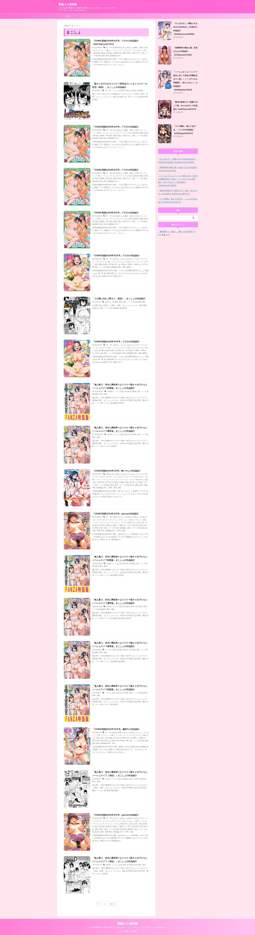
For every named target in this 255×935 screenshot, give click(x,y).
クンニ (100, 50)
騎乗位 (129, 267)
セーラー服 (106, 262)
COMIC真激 (117, 47)
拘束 (117, 741)
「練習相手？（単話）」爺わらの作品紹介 (175, 231)
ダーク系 (134, 477)
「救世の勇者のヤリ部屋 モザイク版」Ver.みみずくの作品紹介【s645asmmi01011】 (185, 105)
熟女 (99, 56)
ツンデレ (136, 520)
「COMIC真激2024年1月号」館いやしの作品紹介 (116, 470)
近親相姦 (113, 56)
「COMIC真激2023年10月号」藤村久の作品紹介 (116, 729)
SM (123, 47)
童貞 (107, 56)
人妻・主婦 (96, 482)
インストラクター (98, 477)
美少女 (132, 485)
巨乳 (120, 53)
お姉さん (129, 47)
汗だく (138, 53)
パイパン (121, 50)
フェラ (117, 480)
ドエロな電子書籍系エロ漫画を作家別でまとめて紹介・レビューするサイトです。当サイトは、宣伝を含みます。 (127, 927)
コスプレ (109, 477)
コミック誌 (117, 477)
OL (113, 474)
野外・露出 (122, 267)
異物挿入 (123, 528)
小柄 (106, 135)
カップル (113, 520)
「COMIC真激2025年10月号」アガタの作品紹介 (116, 255)
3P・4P (109, 47)
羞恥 (137, 485)
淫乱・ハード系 (137, 135)
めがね (129, 259)
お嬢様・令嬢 (137, 47)
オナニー (139, 732)
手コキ (135, 482)
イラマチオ (144, 474)
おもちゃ (122, 517)
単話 (127, 90)
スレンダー (126, 477)
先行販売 (122, 90)
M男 (119, 732)
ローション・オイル (127, 480)
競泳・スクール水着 (122, 485)
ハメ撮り (106, 50)
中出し (141, 480)
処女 (102, 482)
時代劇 (122, 741)
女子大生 (108, 482)
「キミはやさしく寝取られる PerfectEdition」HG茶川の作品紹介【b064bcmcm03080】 (177, 160)
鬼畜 (119, 488)
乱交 (96, 264)
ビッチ (120, 262)
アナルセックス (138, 259)
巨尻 (141, 525)
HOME (67, 16)
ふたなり (123, 259)
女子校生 (109, 53)
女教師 (115, 53)
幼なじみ (107, 741)
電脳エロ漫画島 (67, 4)
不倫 (137, 480)
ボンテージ (129, 50)
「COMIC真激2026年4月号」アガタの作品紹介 (115, 126)
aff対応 (109, 391)
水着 (133, 53)
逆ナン (119, 56)
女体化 (102, 53)
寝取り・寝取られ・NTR (137, 264)
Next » (112, 904)
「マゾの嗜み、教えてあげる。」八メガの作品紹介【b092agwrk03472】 (184, 129)
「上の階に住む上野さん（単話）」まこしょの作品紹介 (118, 298)
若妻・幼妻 (143, 485)
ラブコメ (134, 262)
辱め (93, 488)
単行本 (126, 391)
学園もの (124, 264)
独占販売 (140, 90)
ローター (141, 262)
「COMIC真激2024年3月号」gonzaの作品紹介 (115, 513)
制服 (97, 53)
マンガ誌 (137, 50)
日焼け (129, 53)
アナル (142, 818)
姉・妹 (117, 264)
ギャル (98, 262)
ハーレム (114, 50)
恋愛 (124, 53)
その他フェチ (138, 130)
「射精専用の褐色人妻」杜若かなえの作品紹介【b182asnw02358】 (185, 51)
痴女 (103, 56)
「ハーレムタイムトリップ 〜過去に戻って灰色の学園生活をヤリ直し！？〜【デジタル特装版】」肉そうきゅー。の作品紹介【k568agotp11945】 (178, 180)
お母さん (136, 517)
